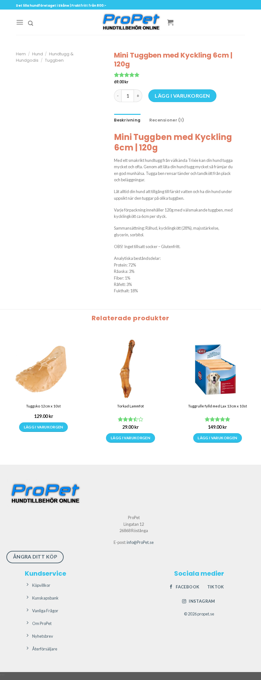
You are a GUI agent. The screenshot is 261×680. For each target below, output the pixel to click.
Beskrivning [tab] (127, 120)
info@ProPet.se (140, 542)
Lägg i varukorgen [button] (43, 438)
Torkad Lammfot (130, 406)
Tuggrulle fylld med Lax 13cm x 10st (217, 406)
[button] (20, 22)
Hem (21, 54)
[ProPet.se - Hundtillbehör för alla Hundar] (130, 22)
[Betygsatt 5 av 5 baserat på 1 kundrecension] (174, 74)
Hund (37, 54)
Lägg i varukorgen (182, 96)
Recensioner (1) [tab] (166, 120)
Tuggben (54, 60)
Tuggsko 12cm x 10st (43, 406)
